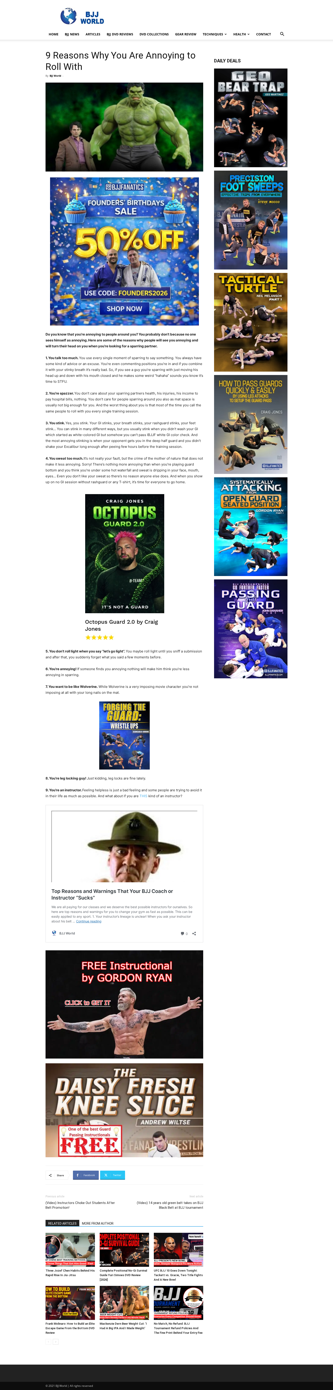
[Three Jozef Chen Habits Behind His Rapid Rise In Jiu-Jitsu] (70, 1250)
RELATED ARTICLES (62, 1223)
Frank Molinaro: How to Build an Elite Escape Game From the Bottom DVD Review (70, 1328)
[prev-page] (48, 1342)
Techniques (213, 34)
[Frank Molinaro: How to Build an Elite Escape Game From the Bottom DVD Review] (70, 1303)
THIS (143, 796)
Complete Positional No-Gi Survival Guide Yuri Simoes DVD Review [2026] (123, 1275)
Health (239, 34)
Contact (263, 34)
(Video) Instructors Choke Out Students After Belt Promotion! (80, 1205)
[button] (282, 34)
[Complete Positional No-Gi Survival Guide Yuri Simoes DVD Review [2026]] (124, 1250)
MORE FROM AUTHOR (97, 1223)
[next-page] (55, 1342)
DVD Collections (154, 34)
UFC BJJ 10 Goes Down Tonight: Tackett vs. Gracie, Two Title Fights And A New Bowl (178, 1275)
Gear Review (185, 34)
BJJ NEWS (72, 34)
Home (53, 34)
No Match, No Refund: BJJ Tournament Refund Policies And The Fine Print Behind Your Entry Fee (178, 1328)
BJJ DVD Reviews (120, 34)
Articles (93, 34)
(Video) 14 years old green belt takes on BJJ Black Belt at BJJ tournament (170, 1205)
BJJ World (55, 75)
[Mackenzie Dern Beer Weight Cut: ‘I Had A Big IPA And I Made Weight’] (124, 1303)
